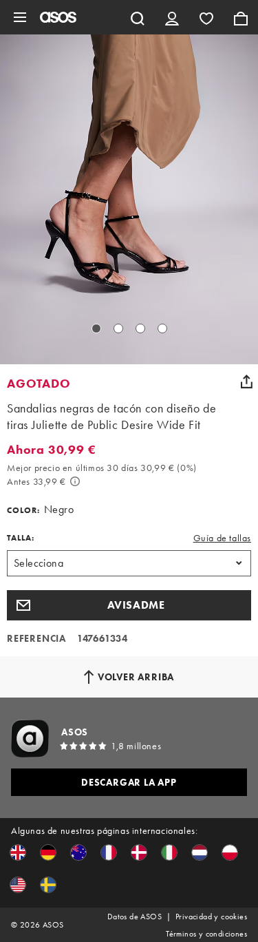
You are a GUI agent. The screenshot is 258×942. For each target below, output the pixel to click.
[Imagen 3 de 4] (140, 328)
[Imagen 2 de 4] (118, 328)
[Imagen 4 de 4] (162, 328)
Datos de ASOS (134, 916)
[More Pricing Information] (75, 481)
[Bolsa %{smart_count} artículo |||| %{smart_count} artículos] (241, 17)
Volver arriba (136, 677)
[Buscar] (137, 17)
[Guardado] (206, 17)
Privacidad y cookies (211, 916)
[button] (129, 605)
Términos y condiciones (206, 934)
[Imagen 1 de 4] (96, 328)
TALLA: (20, 537)
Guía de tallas (222, 538)
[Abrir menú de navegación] (20, 17)
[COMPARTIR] (246, 381)
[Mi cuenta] (172, 17)
